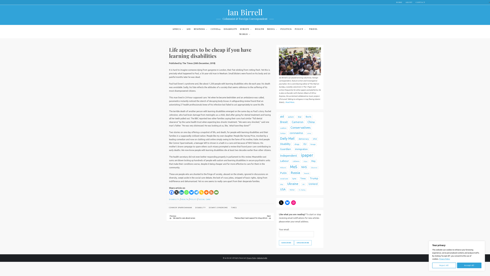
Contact (420, 2)
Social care (205, 199)
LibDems (296, 161)
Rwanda (306, 173)
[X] (176, 192)
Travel (313, 29)
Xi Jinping (302, 190)
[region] (457, 256)
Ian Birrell (245, 12)
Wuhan (292, 190)
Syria (294, 178)
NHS (304, 167)
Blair (300, 117)
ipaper (307, 155)
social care (284, 179)
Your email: (284, 229)
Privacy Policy (444, 259)
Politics (286, 29)
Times (234, 207)
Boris (308, 116)
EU (304, 144)
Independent (288, 155)
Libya (305, 161)
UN (303, 184)
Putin (283, 172)
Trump (314, 178)
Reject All (444, 265)
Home (399, 2)
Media (271, 29)
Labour (284, 160)
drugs (297, 144)
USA (283, 189)
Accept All (469, 265)
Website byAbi (262, 258)
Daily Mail (287, 138)
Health (259, 29)
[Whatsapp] (186, 192)
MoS (293, 167)
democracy (304, 139)
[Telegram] (196, 192)
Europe (244, 29)
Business (199, 29)
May (313, 161)
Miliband (283, 167)
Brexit (284, 122)
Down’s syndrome (218, 207)
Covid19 (216, 29)
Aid (189, 29)
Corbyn (283, 133)
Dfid (315, 139)
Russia (295, 173)
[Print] (206, 192)
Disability (230, 29)
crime (309, 133)
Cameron (297, 122)
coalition (283, 128)
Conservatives (301, 127)
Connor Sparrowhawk (180, 207)
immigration (301, 149)
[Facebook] (171, 192)
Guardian (285, 149)
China (311, 122)
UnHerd (313, 184)
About (409, 2)
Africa (177, 29)
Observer (314, 167)
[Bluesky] (191, 192)
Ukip (281, 184)
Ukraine (292, 184)
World (243, 34)
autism (291, 117)
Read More (289, 102)
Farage (313, 144)
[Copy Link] (201, 192)
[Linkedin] (181, 192)
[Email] (216, 192)
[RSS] (211, 192)
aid (282, 116)
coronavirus (296, 132)
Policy (299, 29)
